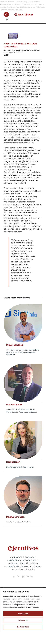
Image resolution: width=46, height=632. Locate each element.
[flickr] (28, 577)
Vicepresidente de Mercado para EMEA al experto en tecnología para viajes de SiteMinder (22, 352)
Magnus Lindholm (15, 516)
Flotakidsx (25, 4)
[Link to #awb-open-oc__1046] (6, 14)
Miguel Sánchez (14, 344)
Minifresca (3, 4)
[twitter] (18, 576)
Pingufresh (27, 1)
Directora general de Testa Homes (20, 467)
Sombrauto (41, 7)
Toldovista (26, 7)
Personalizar (23, 620)
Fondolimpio (11, 7)
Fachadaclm (20, 1)
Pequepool (32, 4)
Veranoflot (19, 7)
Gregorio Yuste (14, 404)
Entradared (10, 10)
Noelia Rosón (13, 461)
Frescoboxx (36, 1)
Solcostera (10, 4)
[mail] (32, 577)
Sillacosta (18, 4)
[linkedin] (23, 577)
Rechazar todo (23, 627)
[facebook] (14, 577)
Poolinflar (3, 7)
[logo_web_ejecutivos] (23, 13)
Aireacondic (11, 1)
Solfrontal (3, 10)
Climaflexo (3, 1)
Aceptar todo (23, 613)
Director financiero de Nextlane (18, 522)
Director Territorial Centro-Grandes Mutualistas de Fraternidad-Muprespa (21, 410)
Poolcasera (40, 4)
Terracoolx (34, 7)
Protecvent (18, 10)
